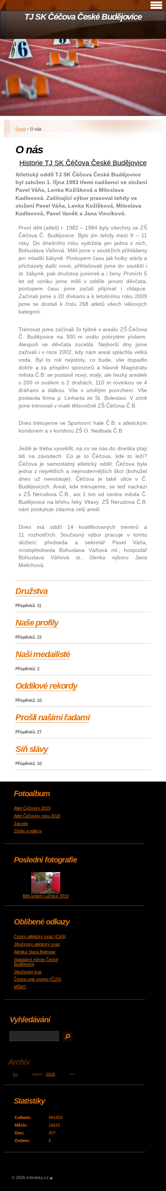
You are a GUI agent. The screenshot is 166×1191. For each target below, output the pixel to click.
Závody (21, 823)
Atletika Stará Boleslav (35, 951)
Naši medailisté (42, 654)
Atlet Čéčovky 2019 (32, 808)
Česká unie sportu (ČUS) (37, 979)
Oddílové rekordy (46, 686)
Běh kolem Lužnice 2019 (46, 896)
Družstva (31, 591)
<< (15, 1074)
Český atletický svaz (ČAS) (40, 936)
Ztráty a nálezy (28, 831)
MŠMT (20, 987)
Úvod (20, 129)
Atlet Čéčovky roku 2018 (37, 816)
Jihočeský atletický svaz (37, 944)
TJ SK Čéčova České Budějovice (83, 17)
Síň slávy (31, 749)
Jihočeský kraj (27, 972)
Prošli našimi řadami (52, 717)
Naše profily (36, 622)
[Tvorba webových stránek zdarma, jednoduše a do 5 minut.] (51, 1178)
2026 (50, 1074)
